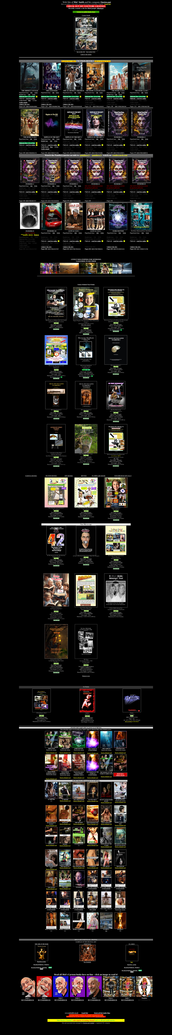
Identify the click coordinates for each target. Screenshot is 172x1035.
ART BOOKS (68, 476)
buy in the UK (81, 52)
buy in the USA (90, 52)
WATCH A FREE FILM (120, 774)
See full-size (56, 418)
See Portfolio (87, 962)
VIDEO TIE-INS (46, 104)
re (114, 98)
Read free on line (41, 961)
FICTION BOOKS (51, 476)
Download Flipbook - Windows (41, 964)
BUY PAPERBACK (27, 1000)
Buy (29, 100)
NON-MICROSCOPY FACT (123, 476)
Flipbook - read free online (138, 98)
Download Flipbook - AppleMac (39, 967)
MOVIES (84, 476)
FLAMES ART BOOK (98, 476)
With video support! (86, 325)
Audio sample (23, 102)
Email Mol (85, 1013)
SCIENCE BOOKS (31, 476)
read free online (30, 98)
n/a (106, 931)
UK (31, 92)
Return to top (86, 676)
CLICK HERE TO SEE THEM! (86, 261)
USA (57, 92)
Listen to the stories (86, 54)
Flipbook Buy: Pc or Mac (71, 96)
